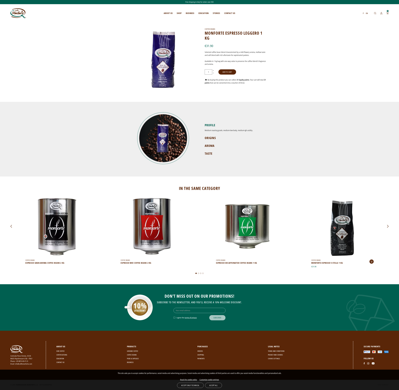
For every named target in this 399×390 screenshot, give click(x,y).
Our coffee (60, 351)
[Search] (375, 13)
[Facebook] (364, 363)
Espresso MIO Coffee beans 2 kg (136, 262)
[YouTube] (373, 363)
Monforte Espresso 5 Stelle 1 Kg (327, 262)
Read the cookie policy (188, 379)
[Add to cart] (371, 261)
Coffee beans (132, 355)
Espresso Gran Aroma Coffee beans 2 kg (44, 262)
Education (60, 358)
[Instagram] (368, 363)
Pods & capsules (133, 358)
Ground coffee (132, 351)
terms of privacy (191, 317)
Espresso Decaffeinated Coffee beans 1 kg (236, 262)
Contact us (60, 362)
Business (130, 362)
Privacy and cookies (275, 355)
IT (363, 13)
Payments (201, 358)
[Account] (381, 13)
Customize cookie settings (209, 379)
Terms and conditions (276, 351)
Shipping (200, 355)
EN (367, 13)
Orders (200, 351)
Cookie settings (274, 358)
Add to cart (227, 72)
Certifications (61, 355)
